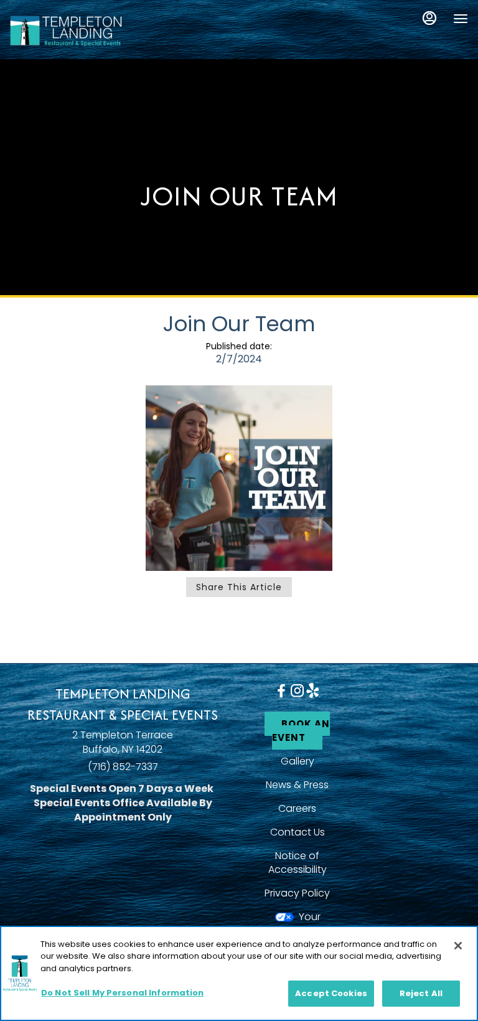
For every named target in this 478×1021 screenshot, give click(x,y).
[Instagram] (297, 689)
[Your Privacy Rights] (297, 924)
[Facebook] (281, 690)
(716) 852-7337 (123, 767)
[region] (239, 973)
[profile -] (429, 18)
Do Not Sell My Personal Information (122, 993)
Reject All (421, 993)
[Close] (458, 945)
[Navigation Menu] (460, 18)
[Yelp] (313, 689)
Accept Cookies (331, 993)
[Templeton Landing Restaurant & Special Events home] (66, 31)
